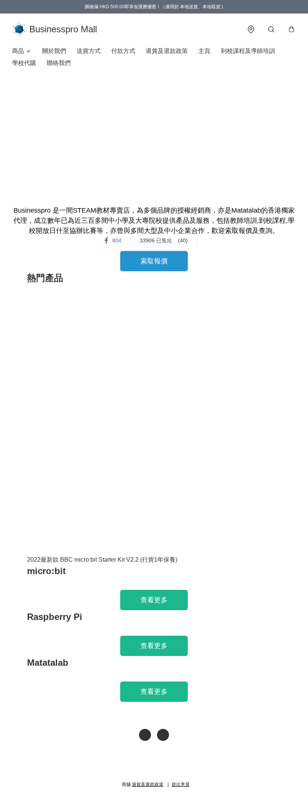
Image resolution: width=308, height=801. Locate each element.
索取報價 (154, 261)
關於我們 (54, 51)
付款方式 (123, 51)
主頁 (204, 51)
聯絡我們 (59, 63)
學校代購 (24, 63)
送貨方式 (89, 51)
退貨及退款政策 (167, 51)
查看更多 (154, 600)
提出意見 (181, 784)
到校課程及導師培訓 (248, 51)
